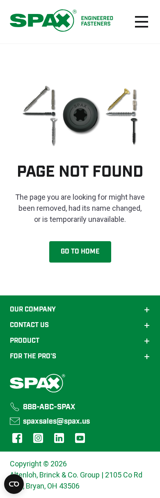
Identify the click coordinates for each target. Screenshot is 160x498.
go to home (80, 252)
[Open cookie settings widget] (14, 484)
